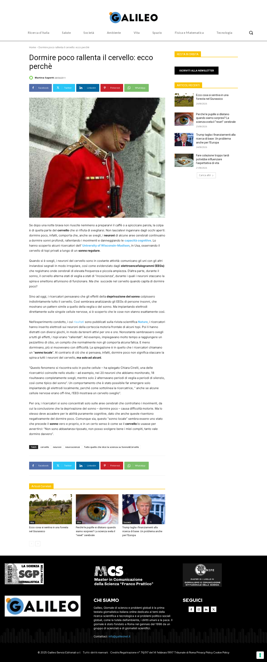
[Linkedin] (206, 609)
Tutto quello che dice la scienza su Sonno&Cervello (111, 446)
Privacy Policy (204, 652)
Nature (143, 322)
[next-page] (37, 543)
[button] (251, 32)
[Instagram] (199, 609)
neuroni (57, 446)
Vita (32, 522)
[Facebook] (191, 609)
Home (32, 47)
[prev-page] (31, 543)
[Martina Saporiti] (31, 78)
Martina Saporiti (44, 77)
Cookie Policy (221, 652)
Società (127, 522)
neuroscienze (72, 446)
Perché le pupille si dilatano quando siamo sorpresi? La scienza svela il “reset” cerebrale (96, 531)
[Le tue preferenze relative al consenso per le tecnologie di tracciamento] (260, 655)
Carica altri (205, 175)
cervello (44, 446)
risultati (79, 322)
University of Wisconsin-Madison (106, 245)
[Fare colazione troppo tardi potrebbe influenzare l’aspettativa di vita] (184, 160)
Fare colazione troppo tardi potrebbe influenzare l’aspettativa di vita (212, 159)
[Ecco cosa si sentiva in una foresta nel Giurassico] (50, 509)
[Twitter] (213, 609)
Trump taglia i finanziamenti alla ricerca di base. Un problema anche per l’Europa (142, 531)
